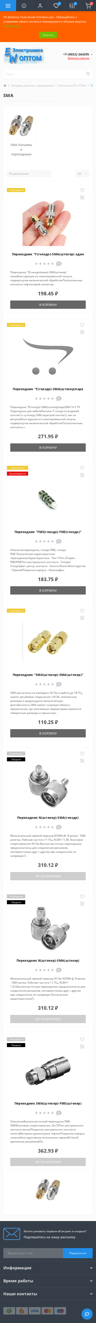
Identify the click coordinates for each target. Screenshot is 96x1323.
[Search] (88, 74)
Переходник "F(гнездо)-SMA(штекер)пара (48, 389)
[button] (40, 5)
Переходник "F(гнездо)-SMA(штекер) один (48, 254)
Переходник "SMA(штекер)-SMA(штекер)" (48, 675)
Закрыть (48, 35)
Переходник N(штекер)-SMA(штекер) (48, 960)
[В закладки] (82, 190)
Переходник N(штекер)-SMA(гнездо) (48, 817)
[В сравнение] (82, 197)
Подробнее (11, 26)
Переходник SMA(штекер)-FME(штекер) (48, 1103)
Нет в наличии (48, 876)
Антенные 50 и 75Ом (72, 85)
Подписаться (77, 1253)
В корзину (48, 305)
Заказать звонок (78, 58)
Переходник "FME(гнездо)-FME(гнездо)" (48, 532)
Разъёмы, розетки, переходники (32, 85)
